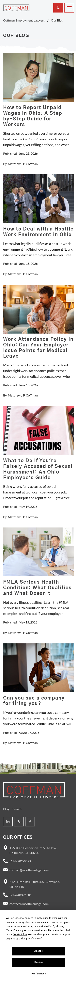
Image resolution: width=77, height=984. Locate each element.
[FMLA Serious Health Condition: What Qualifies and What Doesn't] (38, 551)
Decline (38, 962)
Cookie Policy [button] (20, 934)
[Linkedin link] (8, 821)
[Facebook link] (30, 821)
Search (17, 809)
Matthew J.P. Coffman (23, 164)
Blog (6, 809)
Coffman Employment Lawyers (24, 20)
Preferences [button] (34, 938)
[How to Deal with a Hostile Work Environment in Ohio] (38, 198)
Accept (38, 951)
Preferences (38, 973)
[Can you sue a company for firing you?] (38, 667)
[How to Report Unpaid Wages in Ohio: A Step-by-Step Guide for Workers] (38, 77)
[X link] (19, 821)
